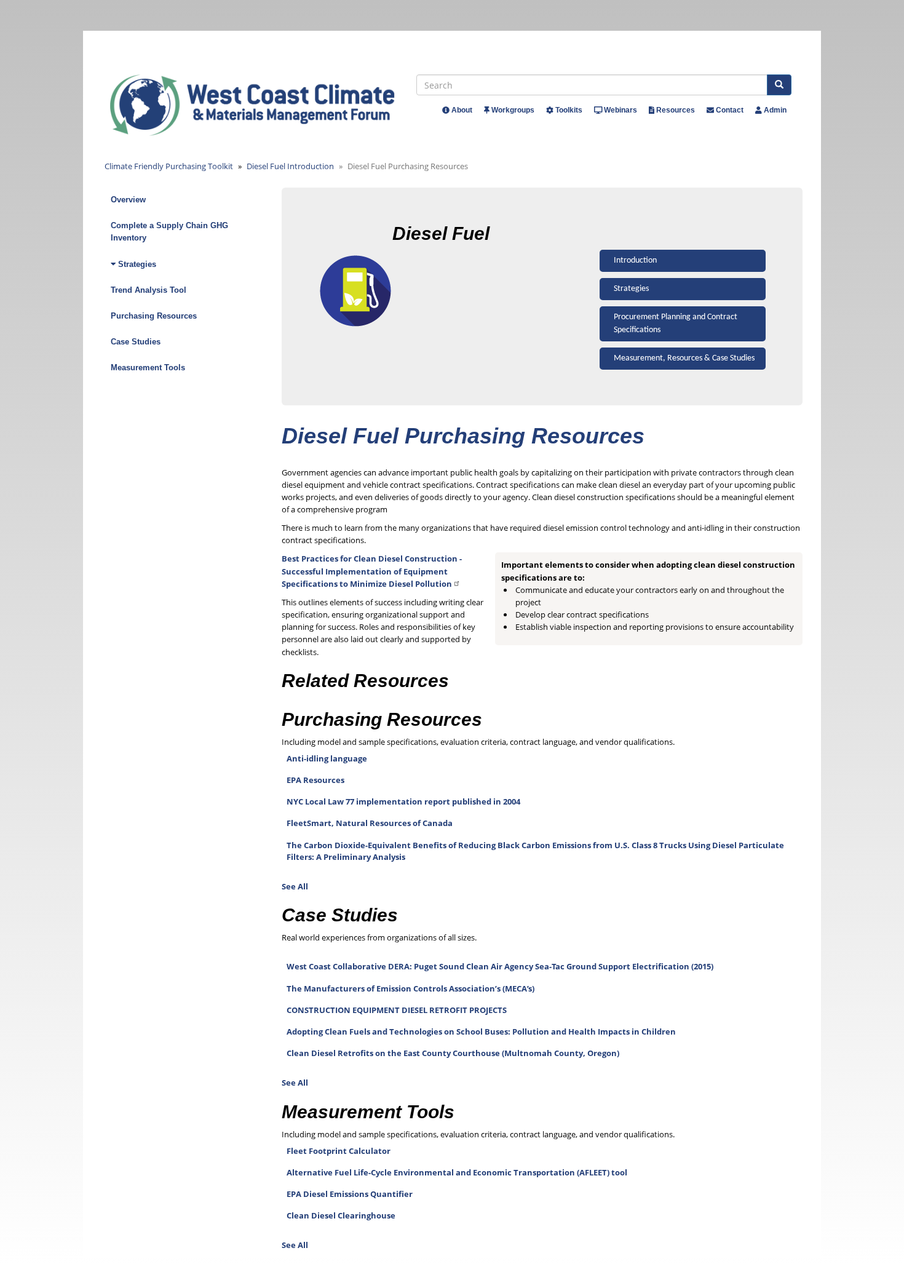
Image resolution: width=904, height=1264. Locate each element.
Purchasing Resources (154, 315)
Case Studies (136, 341)
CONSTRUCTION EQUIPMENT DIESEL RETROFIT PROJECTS (397, 1010)
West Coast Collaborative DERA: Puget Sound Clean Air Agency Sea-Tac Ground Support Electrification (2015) (500, 966)
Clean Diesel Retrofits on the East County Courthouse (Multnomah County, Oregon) (453, 1053)
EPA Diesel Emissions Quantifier (350, 1193)
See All (295, 886)
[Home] (263, 105)
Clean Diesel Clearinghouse (341, 1215)
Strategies (631, 288)
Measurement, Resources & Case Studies (684, 358)
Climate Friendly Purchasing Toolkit (169, 166)
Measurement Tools (148, 367)
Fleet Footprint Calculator (339, 1150)
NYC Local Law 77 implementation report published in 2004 (403, 801)
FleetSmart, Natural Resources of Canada (370, 823)
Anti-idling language (327, 758)
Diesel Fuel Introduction (290, 166)
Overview (128, 199)
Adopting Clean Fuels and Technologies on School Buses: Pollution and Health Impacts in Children (481, 1031)
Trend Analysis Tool (148, 290)
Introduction (635, 260)
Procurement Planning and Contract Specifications (675, 323)
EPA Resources (315, 779)
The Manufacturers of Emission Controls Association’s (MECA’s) (410, 988)
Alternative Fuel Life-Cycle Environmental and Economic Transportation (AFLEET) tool (457, 1172)
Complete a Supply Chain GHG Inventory (169, 231)
